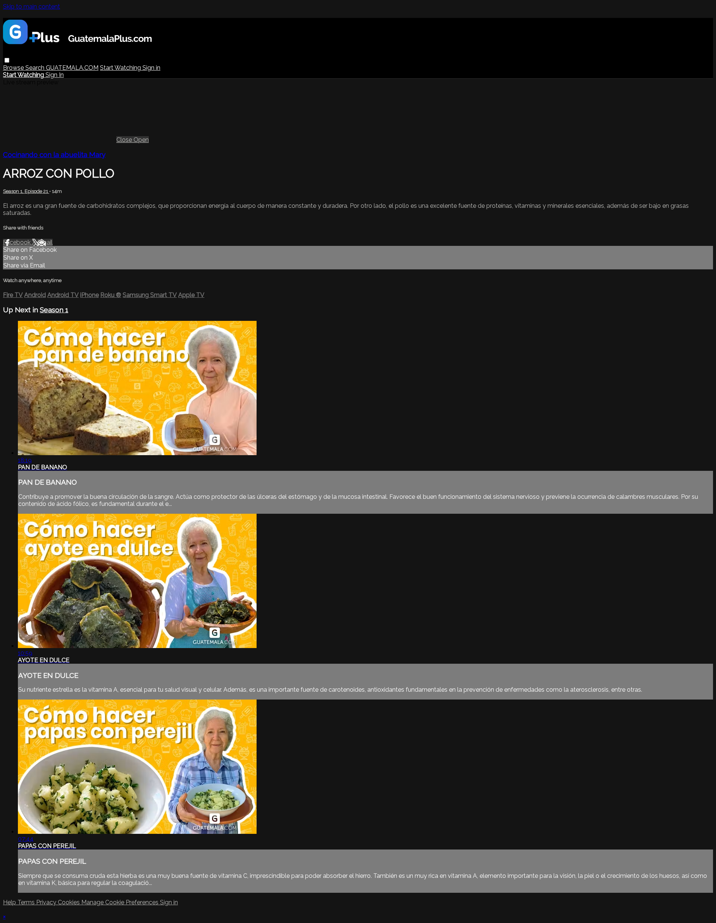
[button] (6, 60)
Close (125, 139)
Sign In (54, 74)
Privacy (47, 902)
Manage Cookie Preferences (120, 902)
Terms (27, 902)
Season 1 (54, 310)
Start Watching (121, 67)
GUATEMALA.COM (72, 67)
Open (141, 139)
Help (10, 902)
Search (35, 67)
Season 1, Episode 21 (26, 191)
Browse (14, 67)
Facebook (17, 242)
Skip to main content (31, 6)
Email (45, 242)
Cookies (69, 902)
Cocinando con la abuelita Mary (54, 154)
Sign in (151, 67)
